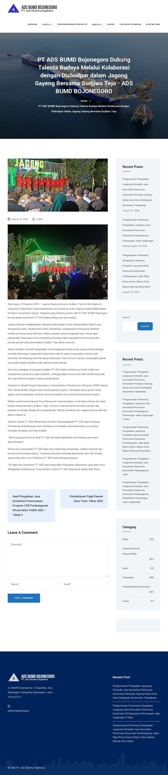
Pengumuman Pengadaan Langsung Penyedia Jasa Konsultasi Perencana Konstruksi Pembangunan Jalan (136, 466)
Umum (126, 601)
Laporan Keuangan (130, 24)
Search (126, 317)
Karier (111, 24)
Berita (96, 24)
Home (84, 101)
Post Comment (23, 598)
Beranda (32, 24)
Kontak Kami (153, 24)
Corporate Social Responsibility (131, 551)
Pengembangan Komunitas (72, 24)
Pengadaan (128, 577)
